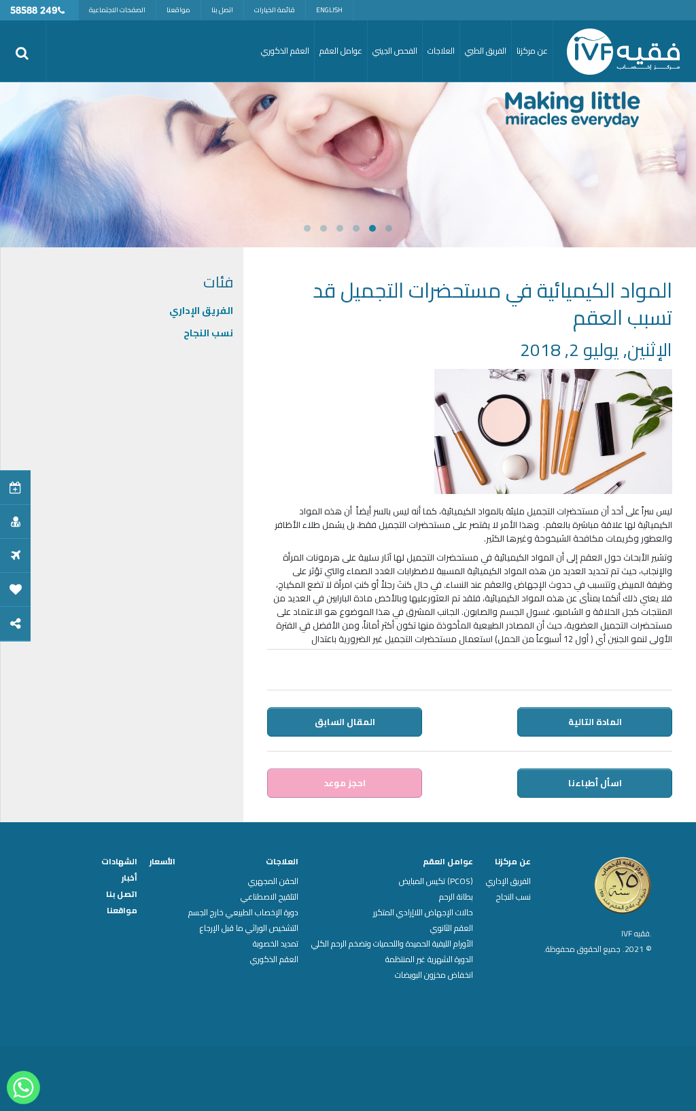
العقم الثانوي (451, 928)
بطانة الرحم (456, 897)
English (329, 9)
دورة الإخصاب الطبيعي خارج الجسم (243, 912)
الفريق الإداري (201, 310)
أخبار (129, 877)
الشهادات (119, 861)
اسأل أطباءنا (595, 783)
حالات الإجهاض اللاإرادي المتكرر (423, 912)
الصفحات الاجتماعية (117, 9)
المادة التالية (595, 721)
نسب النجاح (208, 333)
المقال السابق (345, 721)
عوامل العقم (448, 861)
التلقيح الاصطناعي (269, 897)
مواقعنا (178, 9)
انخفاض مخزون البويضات (434, 975)
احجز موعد (345, 783)
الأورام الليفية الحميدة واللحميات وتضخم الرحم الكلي (392, 943)
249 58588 (34, 11)
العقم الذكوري (274, 959)
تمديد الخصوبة (275, 943)
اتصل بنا (222, 9)
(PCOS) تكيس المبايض (436, 881)
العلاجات (282, 861)
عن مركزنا (513, 861)
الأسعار (162, 861)
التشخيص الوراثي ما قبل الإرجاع (249, 928)
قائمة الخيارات (274, 9)
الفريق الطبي (485, 50)
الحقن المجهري (273, 881)
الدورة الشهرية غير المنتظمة (429, 959)
